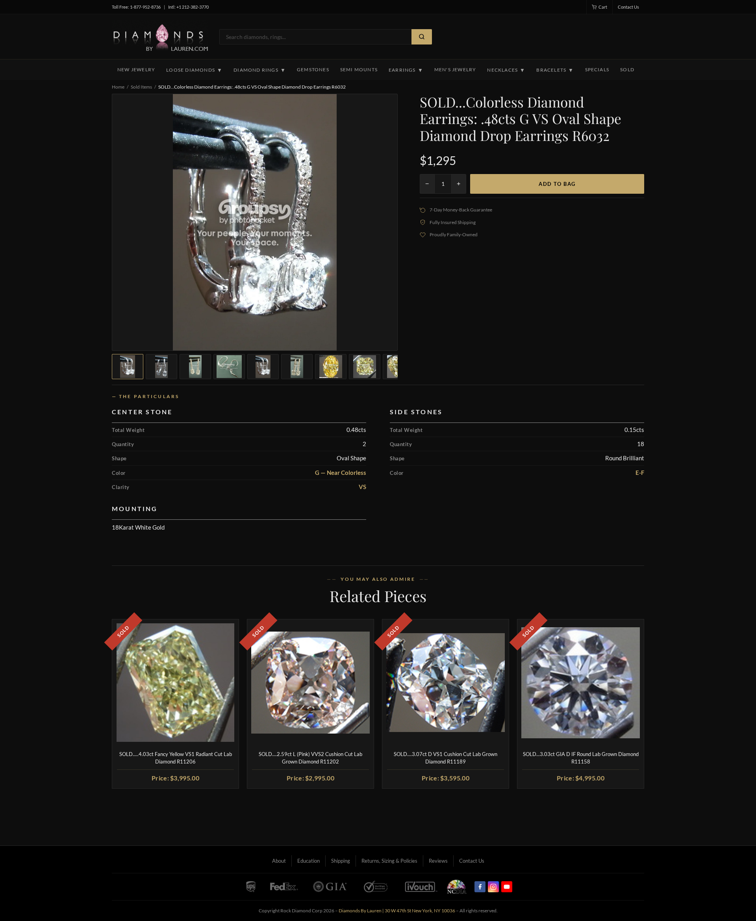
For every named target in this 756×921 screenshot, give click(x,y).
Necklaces (506, 70)
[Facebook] (479, 886)
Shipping (340, 861)
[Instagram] (493, 886)
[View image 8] (364, 366)
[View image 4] (229, 366)
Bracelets (555, 70)
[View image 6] (297, 366)
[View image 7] (330, 366)
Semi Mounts (359, 69)
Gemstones (313, 69)
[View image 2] (161, 366)
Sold (627, 69)
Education (308, 861)
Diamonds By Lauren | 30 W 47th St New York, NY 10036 (397, 911)
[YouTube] (506, 886)
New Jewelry (136, 69)
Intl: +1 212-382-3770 (188, 6)
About (279, 861)
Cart (602, 6)
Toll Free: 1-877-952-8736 (136, 6)
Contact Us (628, 6)
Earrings (406, 70)
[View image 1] (127, 366)
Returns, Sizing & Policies (389, 861)
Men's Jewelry (455, 69)
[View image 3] (195, 366)
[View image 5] (263, 366)
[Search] (421, 36)
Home (118, 87)
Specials (597, 69)
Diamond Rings (259, 70)
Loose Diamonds (194, 70)
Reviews (438, 861)
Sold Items (141, 87)
